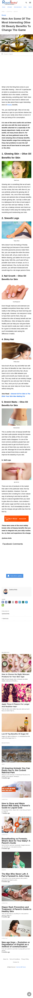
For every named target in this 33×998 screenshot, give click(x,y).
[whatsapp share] (23, 602)
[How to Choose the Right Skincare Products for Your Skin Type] (16, 663)
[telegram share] (26, 602)
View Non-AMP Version (21, 967)
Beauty (16, 11)
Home (3, 7)
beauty (9, 105)
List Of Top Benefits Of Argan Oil (15, 734)
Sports (30, 7)
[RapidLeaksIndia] (10, 2)
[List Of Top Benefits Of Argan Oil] (16, 723)
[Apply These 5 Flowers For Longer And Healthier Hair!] (16, 693)
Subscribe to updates (16, 576)
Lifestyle (9, 7)
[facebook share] (3, 602)
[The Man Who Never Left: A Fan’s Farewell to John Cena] (16, 860)
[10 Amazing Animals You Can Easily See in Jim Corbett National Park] (16, 754)
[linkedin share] (20, 602)
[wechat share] (3, 605)
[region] (16, 71)
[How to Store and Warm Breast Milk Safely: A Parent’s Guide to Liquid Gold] (16, 789)
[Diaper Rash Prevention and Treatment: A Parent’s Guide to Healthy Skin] (16, 893)
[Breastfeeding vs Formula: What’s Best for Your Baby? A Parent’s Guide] (16, 825)
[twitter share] (9, 602)
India (25, 7)
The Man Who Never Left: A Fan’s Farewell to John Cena (15, 875)
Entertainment (18, 7)
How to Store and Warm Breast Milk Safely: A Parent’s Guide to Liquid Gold (16, 805)
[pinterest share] (16, 602)
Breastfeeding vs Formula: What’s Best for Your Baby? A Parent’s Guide (16, 840)
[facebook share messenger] (6, 602)
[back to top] (29, 994)
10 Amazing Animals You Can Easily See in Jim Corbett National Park (16, 770)
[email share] (13, 602)
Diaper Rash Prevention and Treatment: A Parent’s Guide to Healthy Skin (16, 909)
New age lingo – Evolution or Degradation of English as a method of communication (16, 944)
